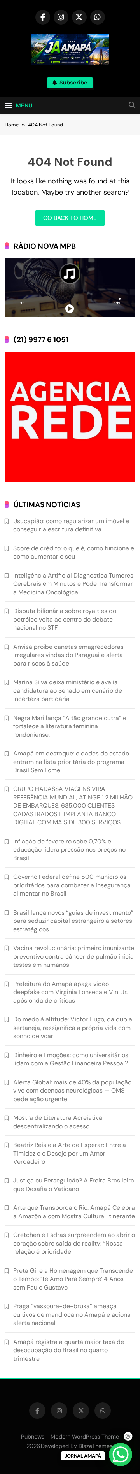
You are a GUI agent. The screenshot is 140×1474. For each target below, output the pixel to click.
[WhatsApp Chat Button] (120, 1454)
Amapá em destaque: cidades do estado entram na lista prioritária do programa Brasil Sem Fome (71, 761)
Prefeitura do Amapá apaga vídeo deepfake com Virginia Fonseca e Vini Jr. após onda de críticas (70, 992)
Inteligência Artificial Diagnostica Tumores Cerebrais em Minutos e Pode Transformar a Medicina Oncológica (73, 583)
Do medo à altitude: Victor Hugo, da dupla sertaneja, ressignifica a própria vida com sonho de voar (72, 1027)
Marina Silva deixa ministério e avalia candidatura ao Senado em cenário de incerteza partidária (67, 690)
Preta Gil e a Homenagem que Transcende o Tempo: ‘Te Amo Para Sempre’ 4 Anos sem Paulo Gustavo (73, 1279)
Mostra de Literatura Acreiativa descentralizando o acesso (57, 1122)
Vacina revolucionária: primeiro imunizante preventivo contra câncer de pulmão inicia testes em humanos (73, 956)
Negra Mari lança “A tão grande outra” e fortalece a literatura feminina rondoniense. (69, 726)
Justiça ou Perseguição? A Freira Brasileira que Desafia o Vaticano (73, 1184)
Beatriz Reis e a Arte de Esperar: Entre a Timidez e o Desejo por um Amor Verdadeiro (69, 1153)
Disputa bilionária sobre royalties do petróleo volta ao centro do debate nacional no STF (64, 619)
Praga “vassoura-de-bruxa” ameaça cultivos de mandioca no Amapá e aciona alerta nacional (72, 1314)
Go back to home (70, 218)
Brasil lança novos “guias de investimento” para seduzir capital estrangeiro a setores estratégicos (73, 920)
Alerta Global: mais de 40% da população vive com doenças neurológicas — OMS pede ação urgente (72, 1090)
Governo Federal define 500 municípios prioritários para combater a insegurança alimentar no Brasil (72, 885)
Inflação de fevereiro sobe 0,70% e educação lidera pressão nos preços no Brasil (69, 849)
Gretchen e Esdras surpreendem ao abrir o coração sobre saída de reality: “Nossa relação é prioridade (74, 1243)
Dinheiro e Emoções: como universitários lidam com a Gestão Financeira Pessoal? (70, 1059)
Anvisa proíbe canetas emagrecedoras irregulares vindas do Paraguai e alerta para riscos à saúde (68, 655)
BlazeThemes (95, 1445)
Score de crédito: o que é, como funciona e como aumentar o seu (73, 552)
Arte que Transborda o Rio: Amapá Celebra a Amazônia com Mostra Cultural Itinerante (74, 1211)
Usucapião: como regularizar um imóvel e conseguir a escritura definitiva (71, 525)
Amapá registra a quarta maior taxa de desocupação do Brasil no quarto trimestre (68, 1350)
